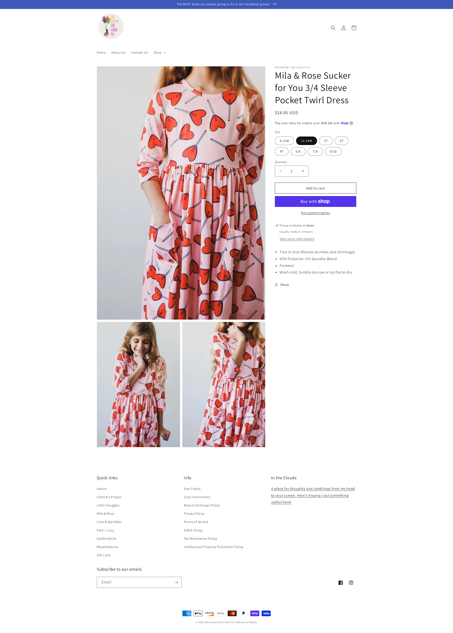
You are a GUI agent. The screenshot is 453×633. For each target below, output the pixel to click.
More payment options (315, 212)
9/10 (333, 151)
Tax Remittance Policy (200, 538)
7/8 (315, 151)
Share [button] (284, 284)
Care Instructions (197, 497)
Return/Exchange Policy (202, 505)
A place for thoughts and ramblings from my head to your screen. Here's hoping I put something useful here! (313, 495)
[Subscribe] (176, 582)
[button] (159, 52)
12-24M (306, 140)
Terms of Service (196, 522)
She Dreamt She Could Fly (219, 622)
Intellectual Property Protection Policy (213, 547)
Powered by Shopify (246, 622)
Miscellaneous (107, 547)
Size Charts (192, 489)
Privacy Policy (194, 513)
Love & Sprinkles (109, 522)
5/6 (298, 151)
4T (282, 151)
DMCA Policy (193, 530)
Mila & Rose (105, 513)
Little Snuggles (108, 505)
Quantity (281, 162)
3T (342, 140)
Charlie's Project (109, 497)
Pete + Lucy (105, 530)
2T (326, 140)
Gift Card (103, 555)
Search (102, 489)
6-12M (284, 140)
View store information (297, 239)
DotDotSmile (107, 538)
